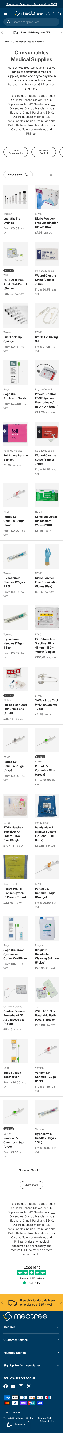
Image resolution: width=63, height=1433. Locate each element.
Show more (31, 1184)
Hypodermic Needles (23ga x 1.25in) (14, 582)
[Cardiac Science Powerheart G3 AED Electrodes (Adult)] (16, 989)
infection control (37, 95)
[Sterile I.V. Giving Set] (47, 315)
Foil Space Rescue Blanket (16, 457)
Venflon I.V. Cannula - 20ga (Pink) (45, 1077)
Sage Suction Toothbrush (12, 1075)
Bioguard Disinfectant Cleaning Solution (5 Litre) (47, 956)
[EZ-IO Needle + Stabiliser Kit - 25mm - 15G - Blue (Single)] (16, 806)
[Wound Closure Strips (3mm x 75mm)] (47, 254)
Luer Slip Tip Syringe (12, 220)
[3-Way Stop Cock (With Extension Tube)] (47, 679)
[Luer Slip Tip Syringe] (16, 197)
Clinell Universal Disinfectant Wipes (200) (46, 521)
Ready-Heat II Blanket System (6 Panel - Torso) (15, 893)
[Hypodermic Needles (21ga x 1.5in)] (16, 617)
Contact (30, 1418)
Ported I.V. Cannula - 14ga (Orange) (45, 893)
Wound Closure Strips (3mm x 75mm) (45, 280)
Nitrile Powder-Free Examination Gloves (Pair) (46, 582)
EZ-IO (49, 112)
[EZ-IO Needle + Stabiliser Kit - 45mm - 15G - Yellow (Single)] (47, 617)
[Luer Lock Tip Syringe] (16, 315)
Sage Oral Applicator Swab (15, 396)
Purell (36, 112)
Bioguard (15, 112)
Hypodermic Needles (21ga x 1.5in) (14, 643)
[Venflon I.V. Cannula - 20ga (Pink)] (47, 1051)
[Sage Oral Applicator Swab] (16, 372)
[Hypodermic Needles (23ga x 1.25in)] (16, 556)
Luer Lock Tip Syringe (13, 339)
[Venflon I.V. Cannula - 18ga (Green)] (16, 1112)
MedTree (16, 1412)
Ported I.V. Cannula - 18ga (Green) (45, 770)
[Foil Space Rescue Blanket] (16, 434)
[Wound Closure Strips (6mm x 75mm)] (47, 434)
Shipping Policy (29, 1421)
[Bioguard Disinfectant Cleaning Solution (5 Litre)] (47, 928)
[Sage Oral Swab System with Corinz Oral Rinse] (16, 928)
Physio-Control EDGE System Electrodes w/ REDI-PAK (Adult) (46, 400)
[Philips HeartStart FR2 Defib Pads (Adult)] (16, 679)
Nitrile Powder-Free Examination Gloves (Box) (46, 223)
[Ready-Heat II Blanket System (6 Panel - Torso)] (16, 867)
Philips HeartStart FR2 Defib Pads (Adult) (15, 709)
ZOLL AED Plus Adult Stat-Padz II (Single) (15, 284)
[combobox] (31, 22)
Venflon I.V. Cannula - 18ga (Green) (14, 1142)
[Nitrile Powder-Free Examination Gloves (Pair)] (47, 556)
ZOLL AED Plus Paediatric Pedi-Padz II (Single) (45, 1015)
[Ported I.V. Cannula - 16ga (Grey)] (16, 740)
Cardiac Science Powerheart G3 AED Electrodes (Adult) (14, 1017)
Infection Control (43, 151)
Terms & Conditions (13, 1418)
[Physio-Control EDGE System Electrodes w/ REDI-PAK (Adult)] (47, 372)
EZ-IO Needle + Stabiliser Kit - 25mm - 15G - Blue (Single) (14, 834)
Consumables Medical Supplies (28, 42)
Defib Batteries (17, 125)
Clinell (27, 112)
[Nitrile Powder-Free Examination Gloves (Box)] (47, 197)
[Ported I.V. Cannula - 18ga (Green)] (47, 740)
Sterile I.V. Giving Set (46, 339)
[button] (59, 13)
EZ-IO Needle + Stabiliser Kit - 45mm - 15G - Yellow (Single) (45, 645)
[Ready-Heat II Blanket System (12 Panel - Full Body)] (47, 806)
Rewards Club (44, 1418)
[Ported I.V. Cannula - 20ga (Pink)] (16, 495)
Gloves (37, 100)
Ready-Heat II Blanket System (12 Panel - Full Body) (45, 834)
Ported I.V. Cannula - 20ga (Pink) (14, 521)
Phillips (31, 133)
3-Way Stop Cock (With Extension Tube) (47, 705)
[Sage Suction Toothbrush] (16, 1051)
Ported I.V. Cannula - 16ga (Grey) (14, 766)
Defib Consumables (16, 151)
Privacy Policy (47, 1421)
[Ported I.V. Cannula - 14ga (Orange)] (47, 867)
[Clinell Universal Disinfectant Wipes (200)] (47, 495)
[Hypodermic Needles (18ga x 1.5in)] (47, 1112)
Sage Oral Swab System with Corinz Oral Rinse (15, 954)
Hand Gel (21, 100)
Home (6, 42)
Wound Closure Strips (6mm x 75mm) (45, 460)
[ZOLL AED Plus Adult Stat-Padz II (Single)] (16, 254)
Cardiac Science (22, 129)
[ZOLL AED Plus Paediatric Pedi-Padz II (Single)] (47, 989)
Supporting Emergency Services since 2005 (31, 4)
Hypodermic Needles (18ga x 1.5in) (45, 1138)
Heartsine (40, 129)
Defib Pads (43, 121)
